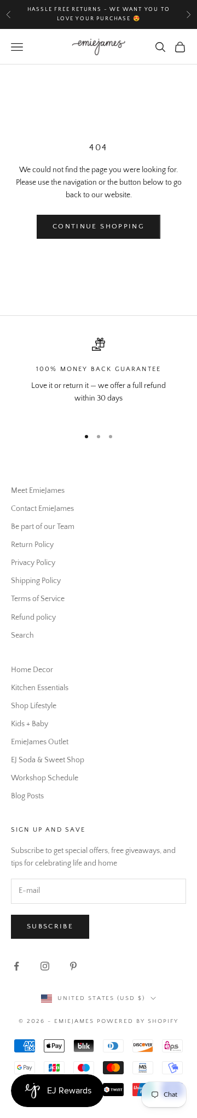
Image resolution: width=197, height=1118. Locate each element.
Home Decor (32, 670)
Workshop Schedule (44, 778)
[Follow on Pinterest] (73, 966)
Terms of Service (38, 599)
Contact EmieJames (42, 508)
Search (22, 635)
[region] (98, 377)
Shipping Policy (36, 580)
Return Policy (32, 544)
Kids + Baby (29, 724)
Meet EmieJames (38, 490)
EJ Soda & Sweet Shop (47, 760)
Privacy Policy (33, 562)
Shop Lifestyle (33, 706)
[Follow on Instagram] (44, 966)
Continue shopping (98, 226)
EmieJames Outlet (39, 742)
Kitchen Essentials (39, 688)
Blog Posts (27, 796)
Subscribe (50, 926)
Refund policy (33, 617)
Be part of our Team (42, 526)
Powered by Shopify (137, 1021)
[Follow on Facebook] (16, 966)
